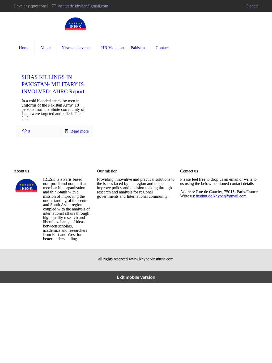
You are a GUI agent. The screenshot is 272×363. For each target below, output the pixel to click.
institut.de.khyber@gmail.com (83, 6)
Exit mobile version (136, 277)
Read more (79, 131)
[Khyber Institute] (76, 24)
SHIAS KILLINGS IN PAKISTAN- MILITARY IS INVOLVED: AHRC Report (53, 84)
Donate (252, 6)
